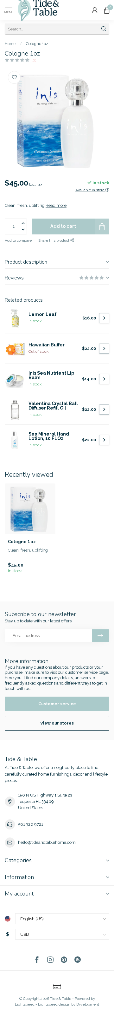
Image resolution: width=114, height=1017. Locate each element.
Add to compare (18, 240)
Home (10, 43)
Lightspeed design (54, 1004)
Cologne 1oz (37, 43)
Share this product (54, 240)
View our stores (57, 723)
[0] (106, 10)
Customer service (57, 703)
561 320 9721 (30, 824)
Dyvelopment (87, 1004)
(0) (34, 60)
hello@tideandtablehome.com (47, 842)
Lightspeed (25, 1004)
